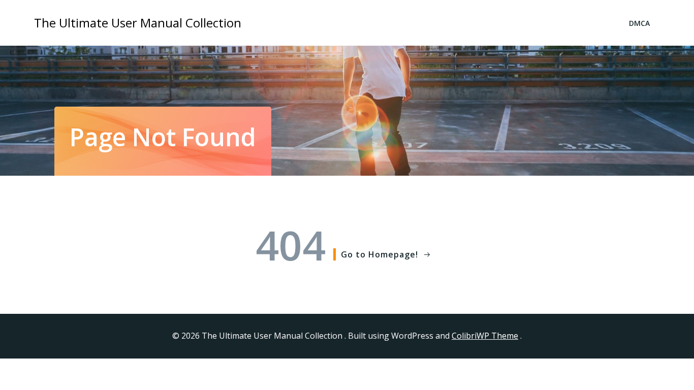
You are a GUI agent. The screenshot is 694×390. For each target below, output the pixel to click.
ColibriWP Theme (485, 335)
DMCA (639, 23)
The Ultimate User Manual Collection (137, 22)
